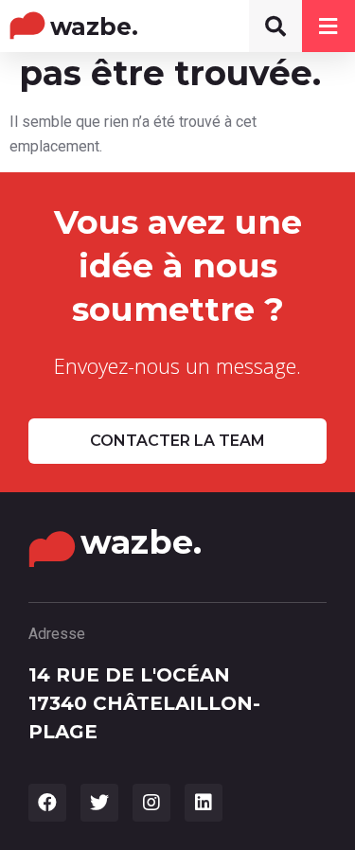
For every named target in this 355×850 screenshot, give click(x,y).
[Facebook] (47, 803)
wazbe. (94, 26)
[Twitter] (99, 803)
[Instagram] (151, 803)
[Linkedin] (203, 803)
